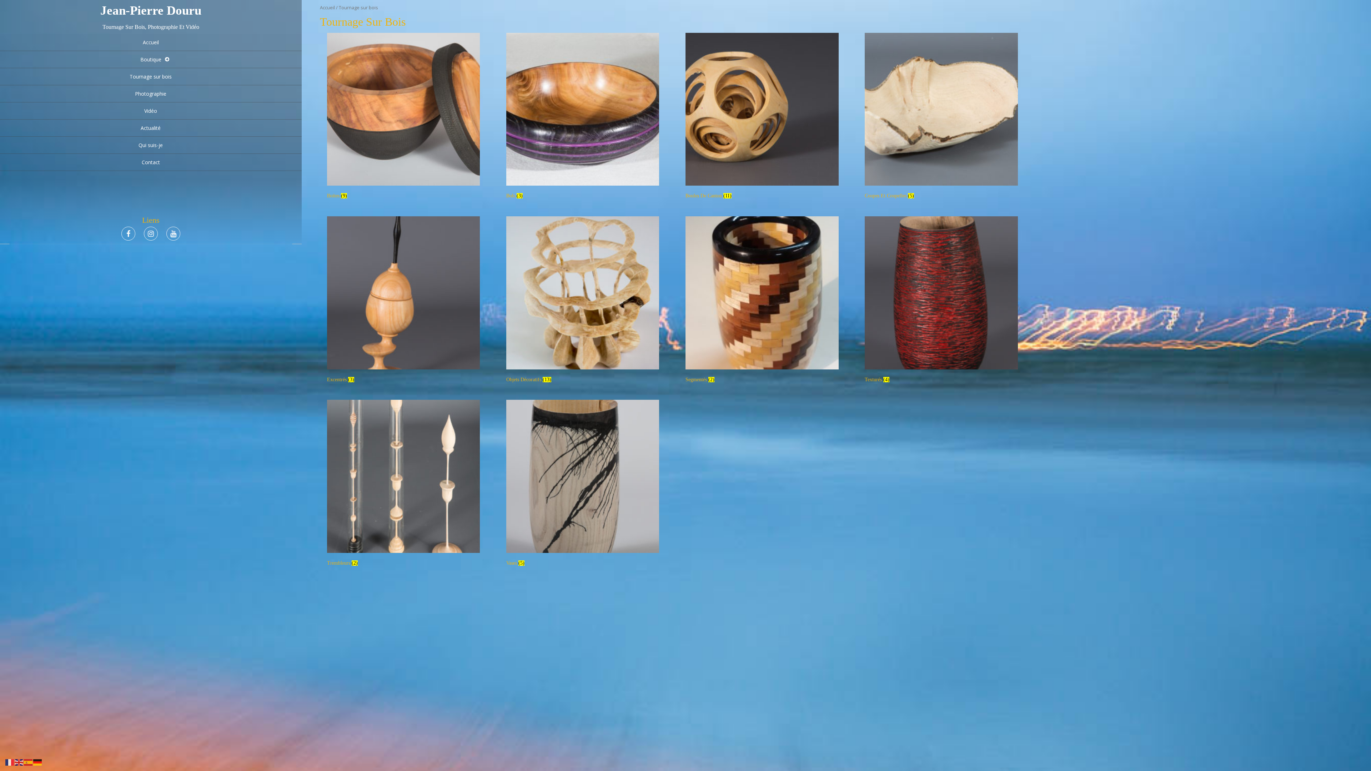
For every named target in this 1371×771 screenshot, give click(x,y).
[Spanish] (28, 762)
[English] (19, 762)
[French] (10, 762)
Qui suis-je (151, 145)
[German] (37, 762)
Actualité (151, 128)
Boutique (150, 59)
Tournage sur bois (151, 76)
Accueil (151, 42)
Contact (151, 162)
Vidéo (150, 110)
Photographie (150, 93)
